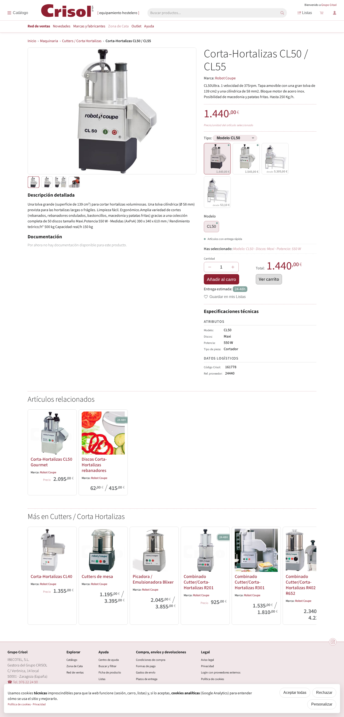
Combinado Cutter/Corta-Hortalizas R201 (199, 582)
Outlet (136, 26)
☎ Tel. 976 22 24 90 (22, 682)
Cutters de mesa (97, 576)
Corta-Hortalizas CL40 (51, 576)
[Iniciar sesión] (334, 12)
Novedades (61, 26)
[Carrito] (321, 12)
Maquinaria (49, 41)
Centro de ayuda (109, 660)
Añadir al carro (221, 279)
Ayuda (149, 26)
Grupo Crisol (329, 5)
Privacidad (207, 666)
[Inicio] (67, 12)
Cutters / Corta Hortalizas (82, 41)
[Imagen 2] (60, 182)
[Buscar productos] (282, 13)
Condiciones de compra (150, 660)
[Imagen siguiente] (187, 111)
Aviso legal (207, 660)
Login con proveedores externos (220, 672)
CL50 (211, 226)
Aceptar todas (294, 693)
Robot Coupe (225, 78)
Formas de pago (146, 666)
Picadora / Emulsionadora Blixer (153, 579)
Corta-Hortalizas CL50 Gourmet (51, 462)
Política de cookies (212, 679)
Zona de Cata (118, 26)
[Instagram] (333, 642)
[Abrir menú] (17, 12)
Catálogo (71, 660)
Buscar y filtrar (107, 666)
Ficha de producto (110, 672)
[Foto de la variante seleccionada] (33, 182)
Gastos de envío (145, 672)
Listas (307, 13)
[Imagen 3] (74, 182)
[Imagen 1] (47, 182)
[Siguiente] (310, 575)
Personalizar (321, 704)
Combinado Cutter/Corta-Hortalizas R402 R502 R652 (306, 585)
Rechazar (324, 693)
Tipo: (208, 138)
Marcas (89, 26)
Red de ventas (39, 26)
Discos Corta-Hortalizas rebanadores (94, 465)
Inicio (32, 41)
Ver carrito (269, 279)
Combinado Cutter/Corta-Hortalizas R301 (250, 582)
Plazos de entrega (146, 679)
